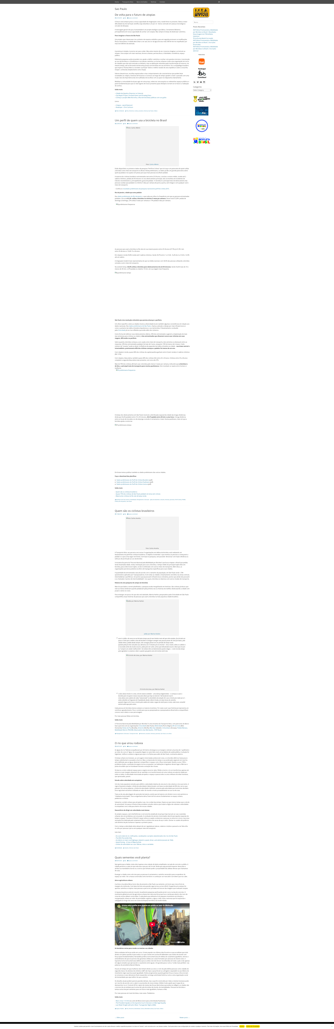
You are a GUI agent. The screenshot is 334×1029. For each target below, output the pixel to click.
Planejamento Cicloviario (143, 499)
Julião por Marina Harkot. (152, 634)
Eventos (128, 499)
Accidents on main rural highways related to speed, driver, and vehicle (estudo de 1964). (144, 840)
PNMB (183, 499)
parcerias (172, 499)
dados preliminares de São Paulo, (140, 326)
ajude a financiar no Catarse (133, 93)
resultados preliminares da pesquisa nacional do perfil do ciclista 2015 (146, 189)
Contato (162, 2)
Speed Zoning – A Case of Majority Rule (128, 842)
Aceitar (242, 1026)
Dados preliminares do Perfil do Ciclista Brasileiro (133, 480)
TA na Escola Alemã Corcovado (203, 38)
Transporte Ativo (127, 2)
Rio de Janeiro (122, 501)
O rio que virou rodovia (129, 743)
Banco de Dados (142, 2)
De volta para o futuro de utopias (135, 14)
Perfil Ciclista (178, 499)
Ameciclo (141, 728)
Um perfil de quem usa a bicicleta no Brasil (141, 120)
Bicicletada (137, 1008)
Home (117, 2)
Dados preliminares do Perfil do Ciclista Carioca (132, 484)
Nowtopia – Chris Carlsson (124, 107)
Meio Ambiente (120, 111)
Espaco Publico (120, 1008)
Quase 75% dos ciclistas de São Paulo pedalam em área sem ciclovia (138, 494)
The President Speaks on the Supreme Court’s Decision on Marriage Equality (141, 1003)
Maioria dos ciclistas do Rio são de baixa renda (131, 496)
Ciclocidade (121, 330)
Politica (117, 501)
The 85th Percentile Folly (124, 838)
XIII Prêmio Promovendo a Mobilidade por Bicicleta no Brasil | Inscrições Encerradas (205, 42)
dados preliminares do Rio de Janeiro (130, 196)
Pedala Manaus (182, 728)
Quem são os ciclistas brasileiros (126, 492)
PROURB (130, 730)
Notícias (153, 2)
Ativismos (131, 111)
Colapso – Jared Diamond (124, 105)
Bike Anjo (153, 728)
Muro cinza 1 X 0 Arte (123, 1001)
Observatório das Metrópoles (143, 730)
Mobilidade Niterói (121, 730)
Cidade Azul (119, 93)
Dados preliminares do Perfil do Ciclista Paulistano (133, 482)
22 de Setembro (156, 499)
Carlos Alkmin (154, 164)
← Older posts (119, 1017)
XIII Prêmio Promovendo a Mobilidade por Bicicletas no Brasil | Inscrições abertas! (205, 49)
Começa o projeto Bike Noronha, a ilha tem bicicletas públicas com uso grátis (141, 97)
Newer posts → (185, 1017)
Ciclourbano (166, 728)
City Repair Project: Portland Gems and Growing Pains (133, 95)
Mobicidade (158, 726)
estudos (141, 111)
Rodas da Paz (126, 728)
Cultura (136, 111)
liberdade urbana (149, 1008)
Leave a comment (133, 18)
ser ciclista (169, 733)
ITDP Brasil (157, 730)
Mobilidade (133, 499)
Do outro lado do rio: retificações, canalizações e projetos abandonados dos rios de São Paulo (147, 836)
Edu (125, 18)
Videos (155, 111)
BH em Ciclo (176, 726)
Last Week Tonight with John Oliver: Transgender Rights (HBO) (136, 1005)
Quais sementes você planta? (132, 857)
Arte (127, 111)
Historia (146, 111)
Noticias (167, 499)
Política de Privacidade (253, 1026)
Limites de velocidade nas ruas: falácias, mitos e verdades (135, 844)
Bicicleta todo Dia (120, 499)
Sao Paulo (150, 111)
